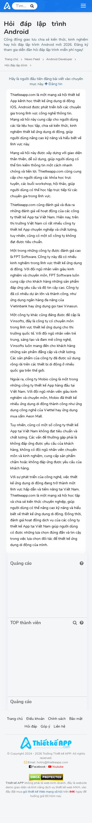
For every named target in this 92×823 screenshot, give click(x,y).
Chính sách (57, 718)
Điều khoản (35, 718)
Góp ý (45, 726)
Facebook (38, 767)
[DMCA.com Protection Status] (46, 777)
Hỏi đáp (31, 726)
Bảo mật (76, 718)
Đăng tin (55, 84)
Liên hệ (59, 726)
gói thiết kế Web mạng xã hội (43, 792)
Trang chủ (15, 718)
